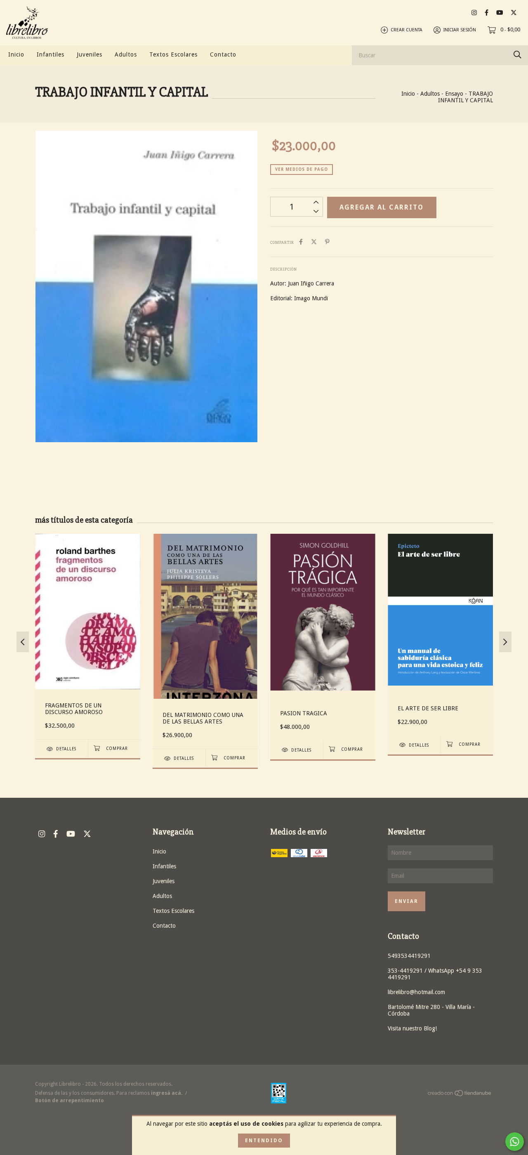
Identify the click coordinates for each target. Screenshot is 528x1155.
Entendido (264, 1140)
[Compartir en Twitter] (314, 241)
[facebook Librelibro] (486, 12)
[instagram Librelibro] (474, 12)
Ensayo (454, 93)
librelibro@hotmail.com (416, 992)
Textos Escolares (173, 54)
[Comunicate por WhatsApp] (514, 1141)
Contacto (223, 54)
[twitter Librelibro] (513, 12)
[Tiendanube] (460, 1094)
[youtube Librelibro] (499, 12)
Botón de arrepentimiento (69, 1100)
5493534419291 (409, 955)
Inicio (16, 54)
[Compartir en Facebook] (301, 241)
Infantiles (50, 54)
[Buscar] (517, 54)
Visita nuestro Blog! (412, 1028)
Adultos (126, 54)
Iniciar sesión (459, 30)
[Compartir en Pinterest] (327, 241)
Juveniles (89, 54)
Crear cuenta (406, 30)
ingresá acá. (166, 1093)
